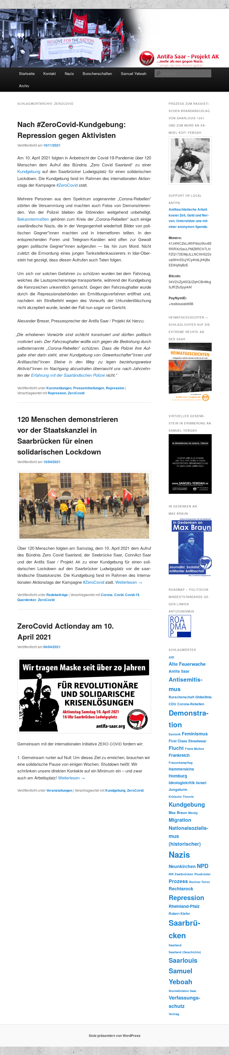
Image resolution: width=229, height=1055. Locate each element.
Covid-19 (132, 594)
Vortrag (174, 1014)
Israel (201, 782)
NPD (202, 866)
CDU (172, 704)
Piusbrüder (202, 874)
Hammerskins (181, 769)
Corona (107, 594)
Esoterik (175, 734)
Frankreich (179, 755)
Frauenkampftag (181, 762)
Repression (115, 387)
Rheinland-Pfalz (184, 906)
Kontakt (49, 73)
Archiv (24, 85)
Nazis (69, 73)
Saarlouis (183, 960)
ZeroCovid (76, 392)
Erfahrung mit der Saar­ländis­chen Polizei (68, 375)
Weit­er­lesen (128, 582)
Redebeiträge (57, 594)
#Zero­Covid (67, 185)
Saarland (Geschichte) (185, 952)
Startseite (27, 73)
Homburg (178, 776)
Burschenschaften (97, 73)
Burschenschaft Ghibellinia (190, 697)
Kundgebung (115, 790)
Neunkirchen (182, 866)
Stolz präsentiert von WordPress (114, 1035)
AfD (171, 657)
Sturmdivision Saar (182, 991)
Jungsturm (178, 789)
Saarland (175, 945)
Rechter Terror (199, 882)
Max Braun (178, 812)
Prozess (178, 881)
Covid (118, 594)
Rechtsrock (181, 888)
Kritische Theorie (181, 796)
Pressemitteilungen (88, 387)
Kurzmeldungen (58, 387)
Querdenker (26, 599)
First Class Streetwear (187, 740)
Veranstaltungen (59, 790)
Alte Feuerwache (187, 663)
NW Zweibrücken (181, 874)
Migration (180, 819)
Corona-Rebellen (190, 704)
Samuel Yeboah (133, 73)
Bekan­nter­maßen (33, 219)
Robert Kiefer (179, 913)
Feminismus (195, 733)
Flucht (176, 748)
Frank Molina (194, 749)
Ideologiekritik (182, 782)
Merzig (193, 813)
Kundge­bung (28, 171)
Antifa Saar (179, 671)
